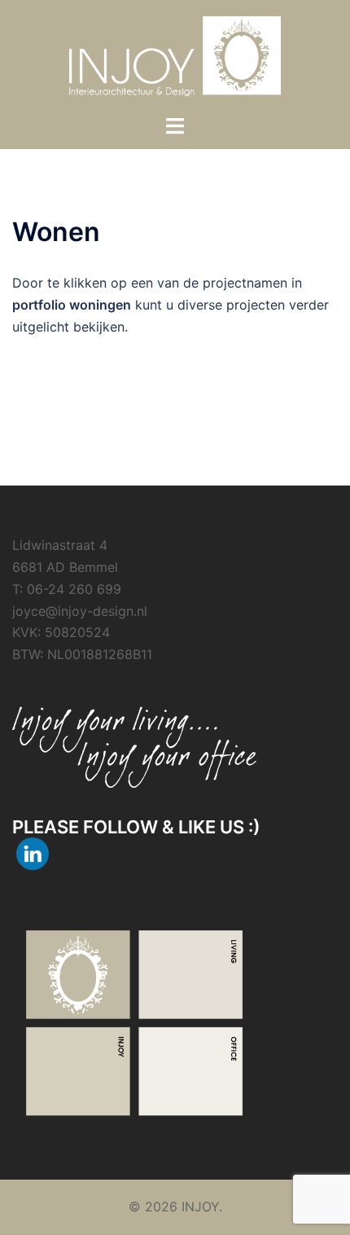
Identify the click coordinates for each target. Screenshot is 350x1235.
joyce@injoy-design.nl (79, 611)
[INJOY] (175, 55)
